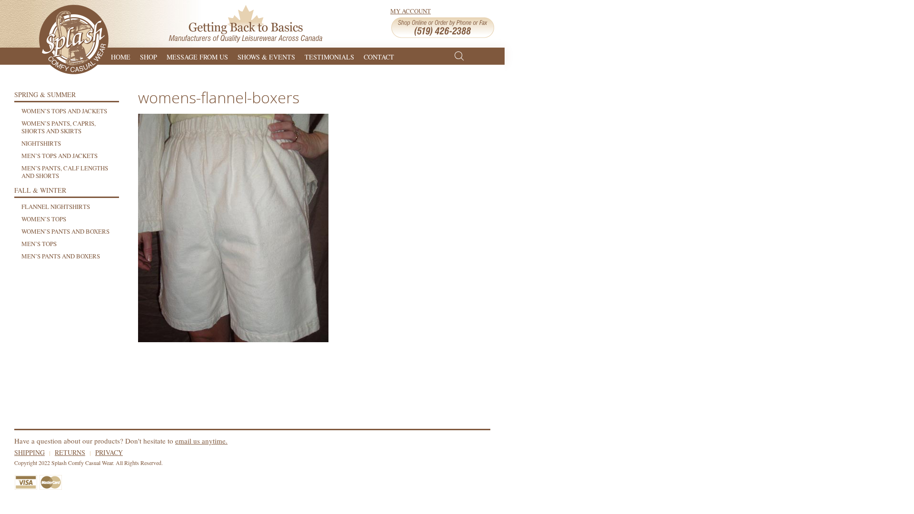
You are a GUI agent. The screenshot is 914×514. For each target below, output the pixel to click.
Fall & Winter (40, 190)
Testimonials (329, 55)
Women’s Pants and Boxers (65, 231)
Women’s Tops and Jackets (64, 111)
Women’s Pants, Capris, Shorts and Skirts (58, 127)
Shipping (29, 452)
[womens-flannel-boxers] (233, 226)
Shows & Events (266, 55)
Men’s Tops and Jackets (59, 155)
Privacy (109, 452)
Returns (70, 452)
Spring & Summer (45, 94)
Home (120, 55)
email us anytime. (201, 440)
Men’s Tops (39, 243)
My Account (410, 11)
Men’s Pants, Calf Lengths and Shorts (64, 172)
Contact (379, 55)
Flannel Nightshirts (55, 206)
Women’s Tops (43, 219)
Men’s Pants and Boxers (60, 256)
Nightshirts (41, 143)
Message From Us (197, 55)
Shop (148, 55)
